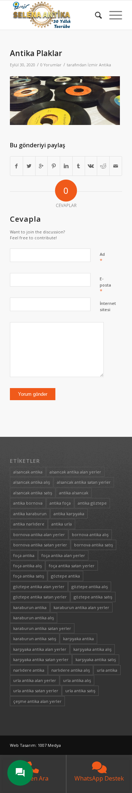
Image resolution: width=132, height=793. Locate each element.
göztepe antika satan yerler (40, 597)
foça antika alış (27, 565)
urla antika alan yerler (34, 680)
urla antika (107, 670)
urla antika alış (77, 680)
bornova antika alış (90, 534)
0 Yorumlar (51, 64)
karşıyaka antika (78, 638)
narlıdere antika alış (70, 670)
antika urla (61, 524)
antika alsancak (73, 492)
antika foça (60, 503)
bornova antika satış (93, 544)
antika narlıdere (28, 524)
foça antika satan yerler (72, 565)
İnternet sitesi (108, 306)
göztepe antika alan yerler (39, 586)
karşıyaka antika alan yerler (39, 649)
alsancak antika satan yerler (84, 482)
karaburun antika (30, 607)
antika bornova (28, 503)
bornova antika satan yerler (40, 544)
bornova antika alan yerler (39, 534)
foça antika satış (28, 576)
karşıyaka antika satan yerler (41, 659)
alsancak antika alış (31, 482)
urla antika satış (80, 690)
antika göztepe (92, 503)
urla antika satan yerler (35, 690)
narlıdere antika (28, 670)
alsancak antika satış (32, 492)
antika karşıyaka (69, 513)
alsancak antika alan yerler (75, 472)
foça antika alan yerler (63, 555)
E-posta (105, 285)
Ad (102, 257)
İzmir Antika (99, 64)
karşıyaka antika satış (96, 659)
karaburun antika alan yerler (81, 607)
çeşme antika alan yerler (37, 701)
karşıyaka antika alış (92, 649)
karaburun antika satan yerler (42, 628)
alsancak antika (28, 472)
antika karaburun (30, 513)
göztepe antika (65, 576)
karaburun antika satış (34, 638)
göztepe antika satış (93, 597)
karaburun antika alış (33, 617)
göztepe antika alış (90, 586)
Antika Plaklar (36, 53)
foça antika (23, 555)
